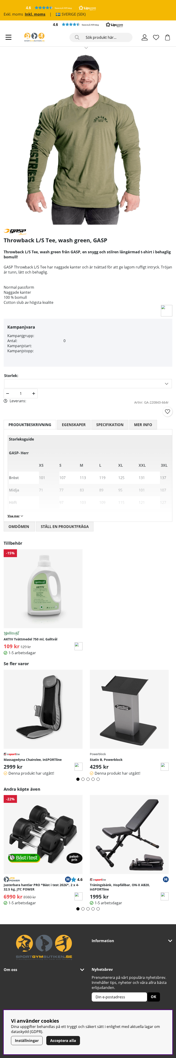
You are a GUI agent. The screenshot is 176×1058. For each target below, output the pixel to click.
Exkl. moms (13, 14)
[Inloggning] (144, 37)
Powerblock (98, 754)
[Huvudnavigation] (8, 37)
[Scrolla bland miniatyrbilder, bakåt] (86, 56)
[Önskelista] (156, 37)
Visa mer (13, 516)
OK (153, 996)
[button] (61, 8)
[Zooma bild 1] (86, 138)
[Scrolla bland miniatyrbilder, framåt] (86, 47)
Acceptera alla (63, 1040)
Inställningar (27, 1040)
